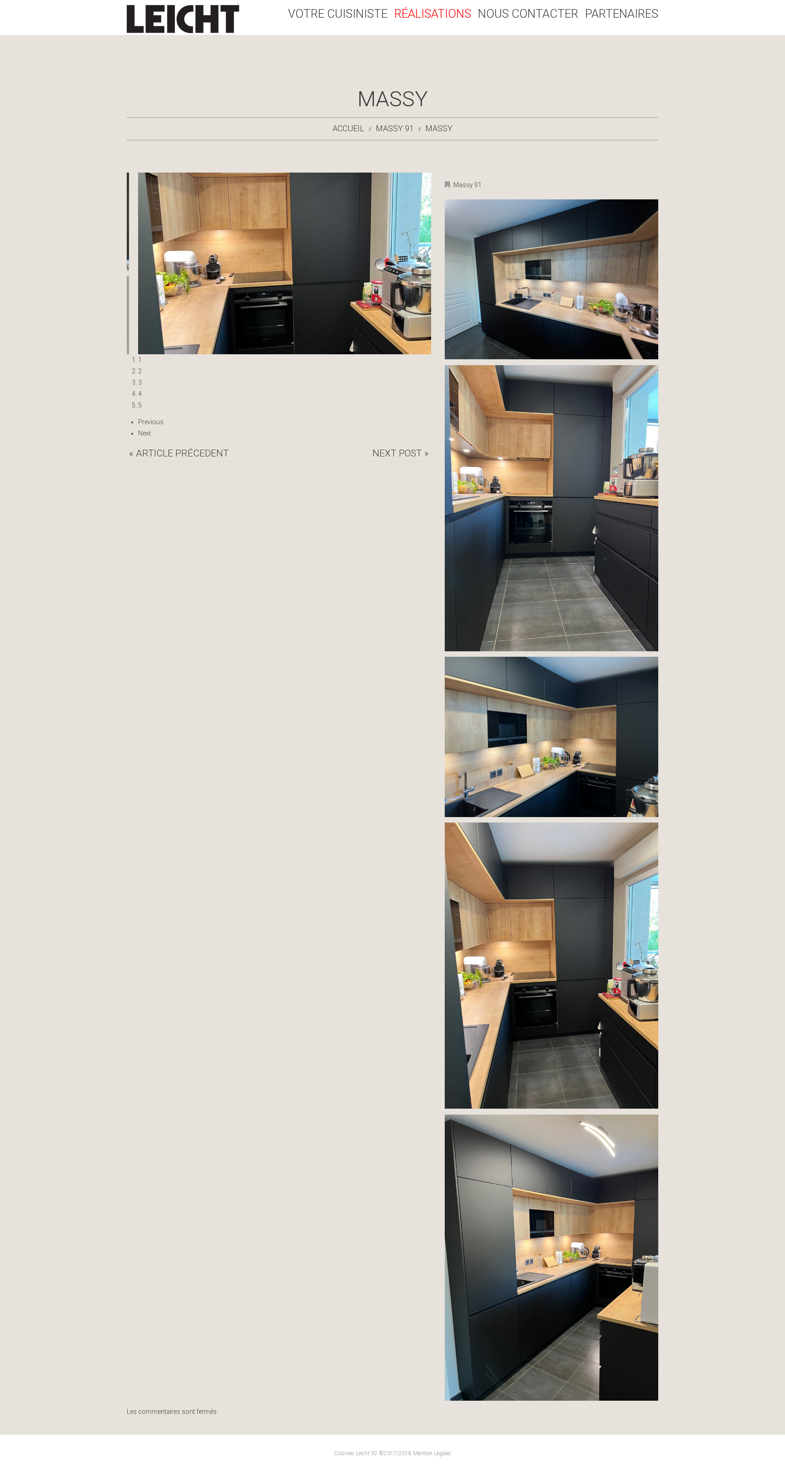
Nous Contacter (528, 14)
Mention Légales (432, 1453)
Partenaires (621, 14)
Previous (151, 422)
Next (144, 433)
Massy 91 (395, 128)
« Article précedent (179, 453)
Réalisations (432, 14)
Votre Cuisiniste (338, 14)
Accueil (348, 128)
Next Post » (401, 453)
